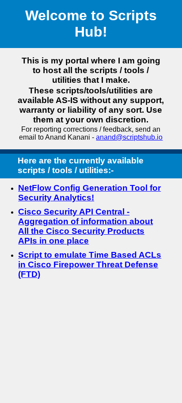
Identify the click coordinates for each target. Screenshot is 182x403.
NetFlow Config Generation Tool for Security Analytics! (89, 192)
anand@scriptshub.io (129, 137)
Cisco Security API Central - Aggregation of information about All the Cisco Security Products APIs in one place (85, 226)
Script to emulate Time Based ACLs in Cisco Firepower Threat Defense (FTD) (89, 264)
